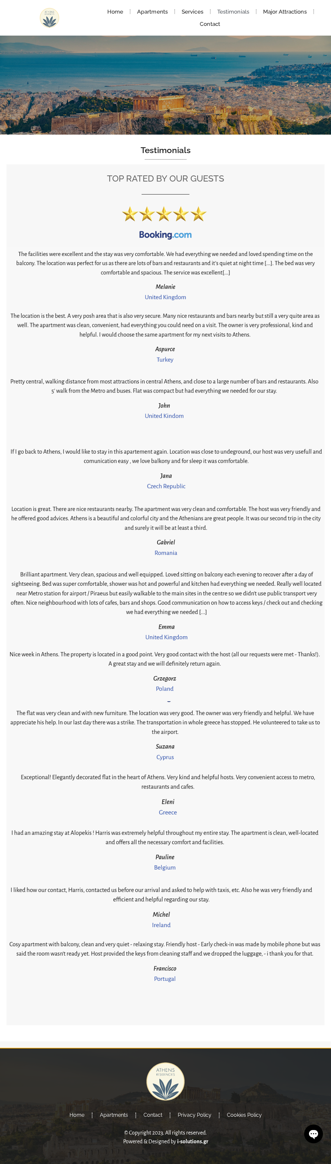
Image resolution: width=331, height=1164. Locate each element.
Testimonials (233, 11)
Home (115, 11)
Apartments (152, 11)
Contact (210, 24)
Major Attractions (285, 11)
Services (192, 11)
